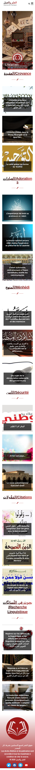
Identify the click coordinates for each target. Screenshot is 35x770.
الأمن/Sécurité (17, 392)
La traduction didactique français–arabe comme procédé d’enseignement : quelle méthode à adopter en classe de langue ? (17, 700)
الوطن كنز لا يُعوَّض (17, 426)
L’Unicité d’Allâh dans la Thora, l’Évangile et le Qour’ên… (17, 134)
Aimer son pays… (17, 456)
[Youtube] (26, 765)
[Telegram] (20, 765)
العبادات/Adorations (17, 180)
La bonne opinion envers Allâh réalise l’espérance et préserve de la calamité (17, 243)
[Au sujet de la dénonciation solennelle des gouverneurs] (17, 378)
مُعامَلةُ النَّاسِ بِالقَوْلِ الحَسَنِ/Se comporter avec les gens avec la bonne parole (17, 528)
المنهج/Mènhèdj (17, 287)
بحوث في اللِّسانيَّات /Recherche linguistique (17, 607)
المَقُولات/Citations (17, 497)
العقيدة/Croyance (17, 73)
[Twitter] (9, 765)
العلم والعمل (10, 2)
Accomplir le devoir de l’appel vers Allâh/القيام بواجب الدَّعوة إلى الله (17, 587)
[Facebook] (14, 765)
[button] (17, 40)
